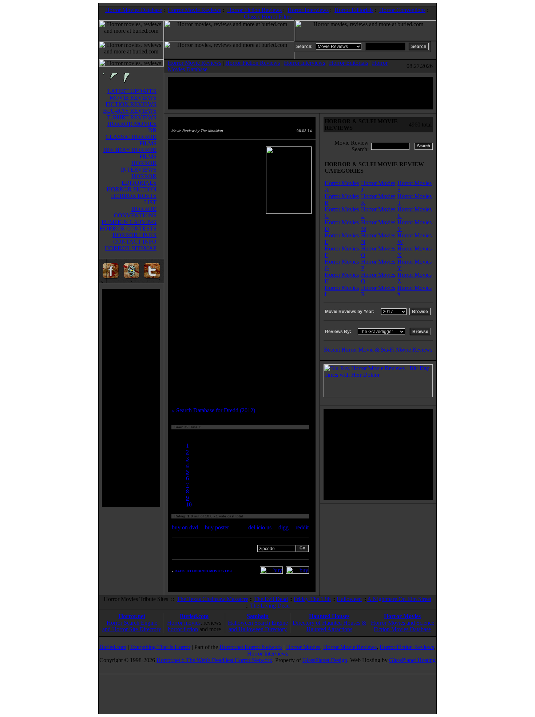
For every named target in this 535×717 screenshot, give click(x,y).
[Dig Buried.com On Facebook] (109, 281)
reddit (302, 527)
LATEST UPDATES (131, 91)
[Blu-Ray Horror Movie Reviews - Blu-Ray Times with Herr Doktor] (378, 395)
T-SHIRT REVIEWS (131, 117)
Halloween (349, 599)
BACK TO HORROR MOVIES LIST (204, 571)
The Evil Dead (271, 599)
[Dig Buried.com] (131, 281)
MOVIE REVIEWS (133, 98)
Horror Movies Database (133, 10)
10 (189, 504)
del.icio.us (260, 527)
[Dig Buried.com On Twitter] (153, 281)
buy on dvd (185, 527)
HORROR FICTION (131, 189)
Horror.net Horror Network (250, 647)
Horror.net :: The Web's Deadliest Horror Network (214, 660)
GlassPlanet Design (324, 660)
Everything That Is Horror (160, 647)
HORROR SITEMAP (130, 248)
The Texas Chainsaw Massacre (212, 599)
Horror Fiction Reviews (254, 10)
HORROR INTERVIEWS (138, 166)
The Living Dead (270, 605)
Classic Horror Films (268, 16)
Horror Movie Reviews (194, 10)
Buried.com (194, 616)
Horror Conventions (402, 10)
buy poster (217, 527)
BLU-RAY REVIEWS (129, 111)
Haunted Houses (329, 616)
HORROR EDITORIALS (139, 179)
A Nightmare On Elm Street (399, 599)
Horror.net (132, 616)
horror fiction (183, 629)
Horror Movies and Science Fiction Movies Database (402, 626)
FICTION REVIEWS (131, 104)
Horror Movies (402, 616)
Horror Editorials (353, 10)
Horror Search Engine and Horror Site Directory (131, 626)
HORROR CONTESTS (128, 228)
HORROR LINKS (134, 235)
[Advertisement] (131, 398)
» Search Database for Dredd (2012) (213, 410)
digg (283, 527)
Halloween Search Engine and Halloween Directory (258, 626)
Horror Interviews (308, 10)
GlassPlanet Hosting (412, 660)
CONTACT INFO (134, 242)
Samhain (258, 616)
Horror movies (184, 623)
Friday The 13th (312, 599)
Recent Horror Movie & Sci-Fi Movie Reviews (378, 350)
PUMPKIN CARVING (129, 222)
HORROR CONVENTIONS (135, 212)
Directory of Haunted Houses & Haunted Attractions (329, 626)
